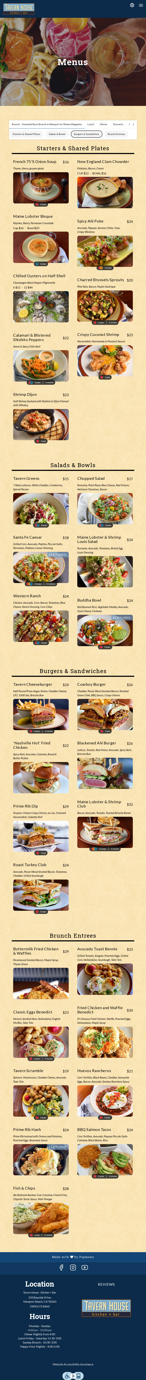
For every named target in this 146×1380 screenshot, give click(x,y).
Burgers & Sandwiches (86, 134)
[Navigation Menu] (141, 5)
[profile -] (132, 5)
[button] (41, 180)
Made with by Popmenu (48, 1256)
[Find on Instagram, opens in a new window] (73, 1268)
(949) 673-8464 (39, 1306)
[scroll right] (133, 124)
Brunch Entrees (116, 134)
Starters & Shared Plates (26, 134)
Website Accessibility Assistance (73, 1364)
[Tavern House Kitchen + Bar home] (19, 9)
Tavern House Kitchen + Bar (106, 1308)
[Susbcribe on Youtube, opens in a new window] (85, 1268)
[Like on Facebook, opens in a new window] (61, 1268)
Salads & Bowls (57, 134)
